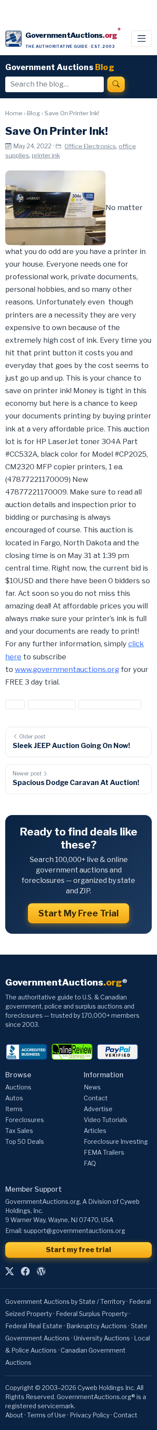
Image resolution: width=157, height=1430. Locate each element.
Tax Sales (19, 1130)
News (92, 1087)
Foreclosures (24, 1119)
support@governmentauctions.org (74, 1230)
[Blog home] (41, 1271)
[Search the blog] (116, 84)
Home (14, 113)
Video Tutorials (105, 1119)
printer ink (46, 155)
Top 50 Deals (24, 1141)
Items (14, 1109)
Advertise (98, 1109)
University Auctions (102, 1338)
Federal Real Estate (33, 1326)
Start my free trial (78, 1250)
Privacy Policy (89, 1415)
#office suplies (51, 704)
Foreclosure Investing (116, 1141)
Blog (33, 113)
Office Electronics (90, 146)
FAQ (90, 1163)
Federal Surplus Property (91, 1313)
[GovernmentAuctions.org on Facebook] (25, 1271)
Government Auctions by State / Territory (65, 1301)
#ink (15, 704)
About (14, 1415)
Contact (96, 1098)
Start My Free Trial (78, 913)
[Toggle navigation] (141, 38)
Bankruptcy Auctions (96, 1326)
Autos (14, 1098)
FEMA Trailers (104, 1152)
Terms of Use (46, 1415)
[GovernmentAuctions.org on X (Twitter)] (9, 1271)
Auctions (18, 1087)
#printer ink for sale (109, 704)
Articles (95, 1130)
